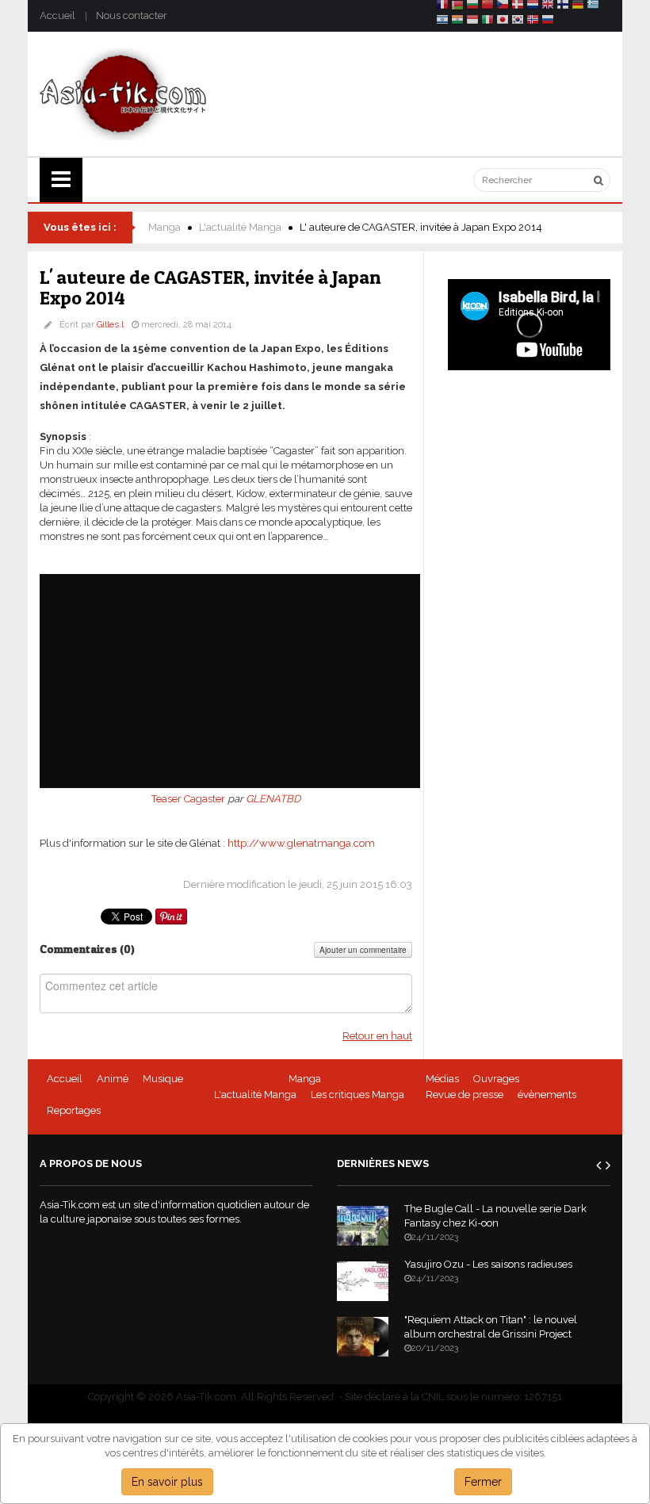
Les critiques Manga (357, 1094)
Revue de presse (464, 1094)
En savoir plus (167, 1481)
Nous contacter (131, 15)
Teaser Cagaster (188, 799)
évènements (547, 1094)
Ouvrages (496, 1079)
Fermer (483, 1481)
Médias (442, 1079)
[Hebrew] (442, 21)
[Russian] (547, 21)
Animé (112, 1079)
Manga (164, 227)
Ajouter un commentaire (363, 949)
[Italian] (487, 21)
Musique (163, 1079)
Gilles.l (110, 325)
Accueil (57, 15)
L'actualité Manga (240, 227)
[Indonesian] (472, 21)
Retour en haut (377, 1036)
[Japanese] (502, 21)
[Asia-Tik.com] (123, 93)
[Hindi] (457, 21)
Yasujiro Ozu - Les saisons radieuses (488, 1264)
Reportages (74, 1110)
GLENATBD (273, 799)
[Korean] (517, 21)
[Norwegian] (532, 21)
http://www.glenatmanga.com (301, 843)
